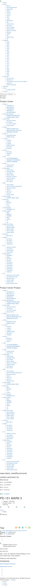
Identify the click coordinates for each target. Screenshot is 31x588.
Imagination (10, 270)
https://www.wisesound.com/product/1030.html (14, 530)
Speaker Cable (10, 278)
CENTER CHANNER (12, 161)
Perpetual (9, 153)
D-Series (9, 140)
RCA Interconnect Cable (13, 275)
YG (7, 35)
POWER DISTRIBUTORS (13, 115)
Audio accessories (11, 85)
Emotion (9, 260)
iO (7, 221)
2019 (8, 53)
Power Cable (10, 281)
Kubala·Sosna (10, 37)
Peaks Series (10, 250)
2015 (8, 60)
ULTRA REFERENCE (12, 158)
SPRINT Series (10, 137)
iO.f (7, 222)
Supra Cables (10, 24)
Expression (9, 262)
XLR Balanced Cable (12, 277)
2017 (8, 57)
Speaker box (10, 80)
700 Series (9, 242)
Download (6, 76)
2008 (8, 71)
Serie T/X (9, 191)
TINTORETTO (10, 105)
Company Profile (11, 89)
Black (8, 201)
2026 (8, 42)
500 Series (9, 240)
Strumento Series (11, 120)
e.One (8, 206)
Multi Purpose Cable (12, 283)
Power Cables (10, 232)
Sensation (9, 258)
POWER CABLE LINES (13, 117)
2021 (8, 50)
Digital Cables (10, 229)
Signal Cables (10, 226)
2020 (8, 52)
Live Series (9, 249)
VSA (8, 17)
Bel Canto (9, 25)
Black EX (9, 203)
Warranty (5, 86)
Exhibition (5, 40)
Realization (9, 255)
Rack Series (10, 252)
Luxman (9, 14)
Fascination (10, 265)
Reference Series (11, 188)
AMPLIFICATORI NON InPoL (14, 130)
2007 (8, 73)
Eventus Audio (10, 29)
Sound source (10, 78)
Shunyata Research (12, 7)
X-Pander (9, 272)
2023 (8, 47)
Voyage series (10, 165)
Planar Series (10, 184)
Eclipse (8, 34)
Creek (8, 19)
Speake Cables (11, 227)
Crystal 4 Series (11, 178)
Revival (8, 12)
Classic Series (10, 125)
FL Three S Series (11, 124)
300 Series (9, 239)
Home (4, 2)
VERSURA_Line (11, 209)
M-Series (9, 148)
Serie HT (9, 193)
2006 (8, 75)
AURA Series (10, 170)
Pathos (8, 11)
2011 (8, 66)
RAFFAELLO (10, 110)
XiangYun (13, 580)
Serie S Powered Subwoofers (14, 186)
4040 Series (10, 166)
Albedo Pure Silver (11, 30)
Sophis (8, 219)
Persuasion (9, 267)
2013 (8, 63)
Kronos (8, 15)
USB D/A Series (11, 145)
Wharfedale (10, 20)
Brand (4, 4)
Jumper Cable (10, 280)
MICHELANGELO (11, 112)
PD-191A (6, 534)
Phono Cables (10, 230)
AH (7, 38)
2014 (8, 62)
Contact (5, 91)
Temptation (9, 263)
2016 (8, 58)
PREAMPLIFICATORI (12, 132)
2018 (8, 55)
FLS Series (9, 122)
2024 (8, 45)
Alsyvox (9, 6)
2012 (8, 65)
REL (8, 22)
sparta (8, 155)
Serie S (8, 189)
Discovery (9, 152)
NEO (8, 212)
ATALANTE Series (11, 135)
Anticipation (10, 268)
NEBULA (9, 214)
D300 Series (10, 180)
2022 (8, 48)
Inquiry (2, 510)
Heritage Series (11, 171)
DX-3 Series (10, 181)
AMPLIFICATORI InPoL (13, 129)
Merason (9, 32)
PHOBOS (9, 216)
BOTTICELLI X (10, 107)
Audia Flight (10, 9)
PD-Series (9, 147)
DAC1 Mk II (9, 235)
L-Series (9, 142)
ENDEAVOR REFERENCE (13, 160)
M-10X (8, 532)
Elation (8, 257)
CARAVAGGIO (10, 109)
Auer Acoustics (10, 27)
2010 (8, 68)
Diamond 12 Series (12, 176)
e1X (8, 204)
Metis (8, 217)
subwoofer (9, 83)
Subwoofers (10, 244)
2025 (8, 43)
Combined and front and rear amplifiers (17, 81)
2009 (8, 70)
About (4, 88)
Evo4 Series (10, 173)
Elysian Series (10, 175)
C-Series (9, 143)
